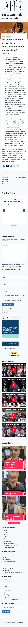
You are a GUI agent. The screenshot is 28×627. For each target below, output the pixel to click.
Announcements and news (12, 555)
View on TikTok (14, 523)
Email (5, 284)
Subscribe (6, 611)
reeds (5, 586)
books (5, 592)
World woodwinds (9, 547)
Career (6, 557)
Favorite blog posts (10, 561)
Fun (6, 564)
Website (5, 291)
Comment (6, 245)
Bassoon (6, 530)
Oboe (5, 536)
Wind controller (8, 541)
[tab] (12, 225)
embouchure (7, 590)
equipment (7, 581)
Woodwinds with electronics (12, 545)
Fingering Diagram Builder (11, 599)
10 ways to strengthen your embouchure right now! (6, 179)
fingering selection (9, 595)
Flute (5, 534)
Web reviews (8, 570)
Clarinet (6, 532)
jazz (5, 584)
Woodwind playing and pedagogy (13, 572)
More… (3, 439)
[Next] (24, 210)
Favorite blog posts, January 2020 (21, 177)
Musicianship (8, 566)
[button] (14, 458)
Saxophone (7, 539)
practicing (7, 579)
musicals (6, 597)
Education (7, 559)
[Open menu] (25, 10)
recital (6, 588)
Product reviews (9, 568)
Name (5, 277)
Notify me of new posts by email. (12, 300)
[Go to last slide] (4, 210)
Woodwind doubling (9, 543)
